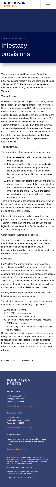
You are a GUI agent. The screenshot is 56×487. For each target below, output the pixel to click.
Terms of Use (13, 477)
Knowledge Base (13, 38)
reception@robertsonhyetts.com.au (21, 406)
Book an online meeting (16, 449)
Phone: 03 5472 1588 (15, 423)
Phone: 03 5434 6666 (15, 401)
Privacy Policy (31, 477)
